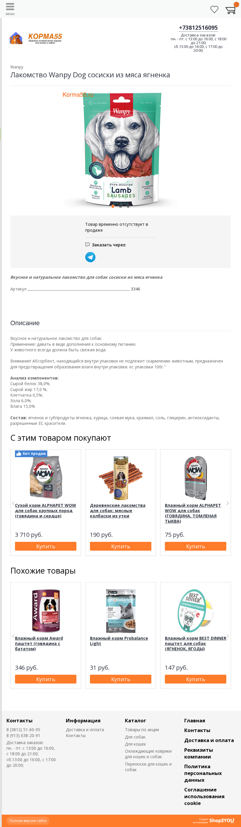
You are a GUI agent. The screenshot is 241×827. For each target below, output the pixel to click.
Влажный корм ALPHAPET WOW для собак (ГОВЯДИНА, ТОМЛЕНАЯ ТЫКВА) (193, 513)
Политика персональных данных (203, 773)
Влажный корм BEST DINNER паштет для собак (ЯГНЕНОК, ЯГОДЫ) (195, 643)
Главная (194, 720)
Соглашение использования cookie (204, 796)
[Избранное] (214, 9)
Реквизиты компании (198, 753)
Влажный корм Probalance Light (119, 640)
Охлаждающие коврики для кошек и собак (148, 753)
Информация (83, 720)
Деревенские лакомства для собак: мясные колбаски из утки (117, 510)
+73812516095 (198, 27)
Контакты (19, 720)
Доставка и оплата (85, 729)
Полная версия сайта (27, 820)
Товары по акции (142, 729)
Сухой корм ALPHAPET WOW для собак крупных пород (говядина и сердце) (45, 510)
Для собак (135, 737)
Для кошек (135, 744)
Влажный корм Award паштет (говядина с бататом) (39, 643)
